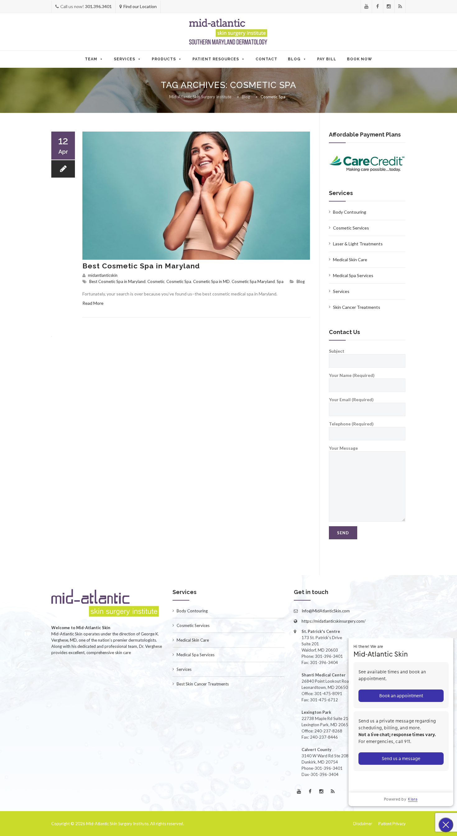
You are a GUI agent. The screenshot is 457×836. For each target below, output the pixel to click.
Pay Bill (326, 59)
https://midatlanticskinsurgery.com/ (334, 621)
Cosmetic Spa (178, 281)
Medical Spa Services (353, 275)
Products (164, 59)
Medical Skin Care (350, 259)
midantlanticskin (103, 275)
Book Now (359, 59)
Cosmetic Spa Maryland (253, 281)
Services (124, 59)
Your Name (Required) (352, 375)
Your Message (343, 448)
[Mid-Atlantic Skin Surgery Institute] (228, 32)
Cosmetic (155, 281)
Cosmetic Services (351, 227)
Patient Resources (215, 59)
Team (91, 59)
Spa (280, 281)
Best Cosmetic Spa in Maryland (141, 266)
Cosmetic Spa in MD (211, 281)
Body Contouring (349, 212)
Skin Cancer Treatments (356, 307)
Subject (336, 351)
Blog (294, 59)
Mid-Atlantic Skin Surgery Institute (117, 823)
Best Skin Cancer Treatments (203, 683)
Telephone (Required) (351, 423)
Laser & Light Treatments (358, 243)
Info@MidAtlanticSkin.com (326, 610)
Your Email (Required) (351, 399)
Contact (266, 59)
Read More (93, 303)
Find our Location (140, 6)
